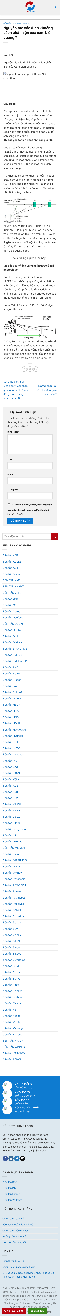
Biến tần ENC (10, 667)
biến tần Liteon (11, 823)
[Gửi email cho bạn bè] (35, 369)
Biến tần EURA (11, 673)
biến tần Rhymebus (13, 897)
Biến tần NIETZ (11, 866)
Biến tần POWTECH (14, 885)
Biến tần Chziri (11, 598)
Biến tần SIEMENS (13, 941)
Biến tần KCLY (10, 779)
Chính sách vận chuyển (15, 1230)
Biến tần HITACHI (12, 710)
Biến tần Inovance (13, 754)
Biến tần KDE (10, 785)
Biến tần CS (9, 605)
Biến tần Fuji (9, 686)
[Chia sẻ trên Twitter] (30, 369)
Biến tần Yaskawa (12, 1200)
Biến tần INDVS (11, 748)
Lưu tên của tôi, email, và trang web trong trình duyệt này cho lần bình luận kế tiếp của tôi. (29, 509)
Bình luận (13, 431)
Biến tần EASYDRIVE (14, 648)
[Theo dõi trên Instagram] (11, 1158)
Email (10, 474)
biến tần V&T (10, 1009)
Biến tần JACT (11, 766)
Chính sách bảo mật (13, 1218)
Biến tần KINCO (11, 804)
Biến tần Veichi (11, 1022)
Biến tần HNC (10, 717)
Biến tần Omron (11, 1194)
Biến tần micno (11, 854)
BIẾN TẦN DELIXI (12, 623)
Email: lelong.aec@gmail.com (18, 1266)
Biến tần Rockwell (13, 903)
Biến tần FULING (12, 692)
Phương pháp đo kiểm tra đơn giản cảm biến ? (46, 390)
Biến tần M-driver (12, 841)
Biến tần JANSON (13, 773)
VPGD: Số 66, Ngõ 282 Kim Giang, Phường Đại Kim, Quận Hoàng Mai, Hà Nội (28, 1274)
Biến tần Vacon (11, 1015)
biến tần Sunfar (11, 972)
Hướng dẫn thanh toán (14, 1236)
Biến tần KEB (10, 791)
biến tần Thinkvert (13, 991)
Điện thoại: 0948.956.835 (16, 1260)
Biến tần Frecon (11, 679)
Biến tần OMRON (12, 872)
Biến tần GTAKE (11, 698)
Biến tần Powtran (12, 891)
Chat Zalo (39, 1311)
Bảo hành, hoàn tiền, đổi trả (17, 1224)
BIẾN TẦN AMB (11, 580)
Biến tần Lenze (11, 816)
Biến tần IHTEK (11, 742)
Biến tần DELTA (11, 630)
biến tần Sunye (11, 978)
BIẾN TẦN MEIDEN (13, 847)
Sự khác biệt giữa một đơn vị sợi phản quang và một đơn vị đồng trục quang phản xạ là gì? (15, 390)
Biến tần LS (9, 835)
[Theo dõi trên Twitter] (17, 1158)
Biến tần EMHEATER (14, 661)
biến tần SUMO (11, 966)
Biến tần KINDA (11, 810)
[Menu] (4, 7)
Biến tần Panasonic (13, 879)
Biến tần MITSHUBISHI (15, 860)
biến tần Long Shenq (14, 829)
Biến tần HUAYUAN (14, 729)
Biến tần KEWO (11, 798)
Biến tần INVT (10, 760)
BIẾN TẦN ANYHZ (13, 586)
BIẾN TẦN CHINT (12, 592)
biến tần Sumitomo (13, 959)
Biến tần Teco (10, 984)
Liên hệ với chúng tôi (14, 1242)
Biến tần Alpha (11, 574)
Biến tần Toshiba (12, 997)
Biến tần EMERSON (13, 655)
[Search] (56, 7)
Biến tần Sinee (11, 947)
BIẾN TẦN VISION (12, 1040)
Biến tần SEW (10, 928)
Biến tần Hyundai (12, 735)
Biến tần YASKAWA (13, 1053)
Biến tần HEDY (11, 704)
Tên (9, 459)
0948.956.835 (15, 1311)
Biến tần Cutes (11, 611)
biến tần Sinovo (11, 953)
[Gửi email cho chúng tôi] (22, 1158)
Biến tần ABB (10, 555)
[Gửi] (54, 536)
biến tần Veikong (12, 1028)
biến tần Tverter (12, 1003)
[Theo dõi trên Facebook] (5, 1158)
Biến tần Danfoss (12, 617)
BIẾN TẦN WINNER (13, 1047)
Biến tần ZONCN (12, 1059)
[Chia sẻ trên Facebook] (24, 369)
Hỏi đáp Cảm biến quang (16, 23)
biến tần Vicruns (12, 1034)
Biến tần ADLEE (11, 561)
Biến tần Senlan (11, 922)
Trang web (13, 489)
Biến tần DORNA (12, 642)
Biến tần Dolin (10, 636)
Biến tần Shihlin (11, 934)
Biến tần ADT (10, 567)
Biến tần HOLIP (11, 723)
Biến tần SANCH (12, 910)
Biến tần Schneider (13, 916)
